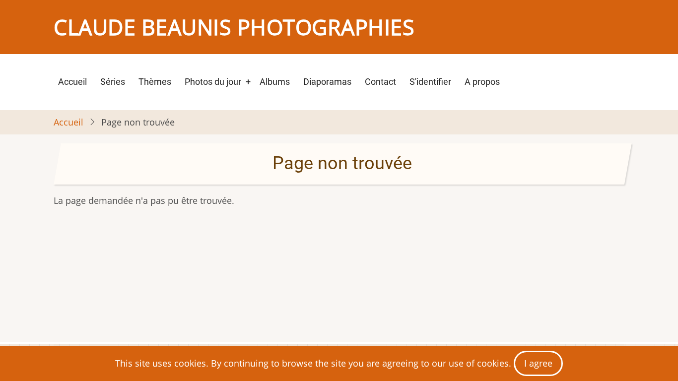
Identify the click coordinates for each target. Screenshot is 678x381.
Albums (275, 81)
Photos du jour (213, 81)
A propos (482, 81)
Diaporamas (327, 81)
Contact (380, 81)
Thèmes (154, 81)
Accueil (72, 81)
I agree (538, 363)
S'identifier (430, 81)
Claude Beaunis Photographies (234, 27)
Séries (112, 81)
